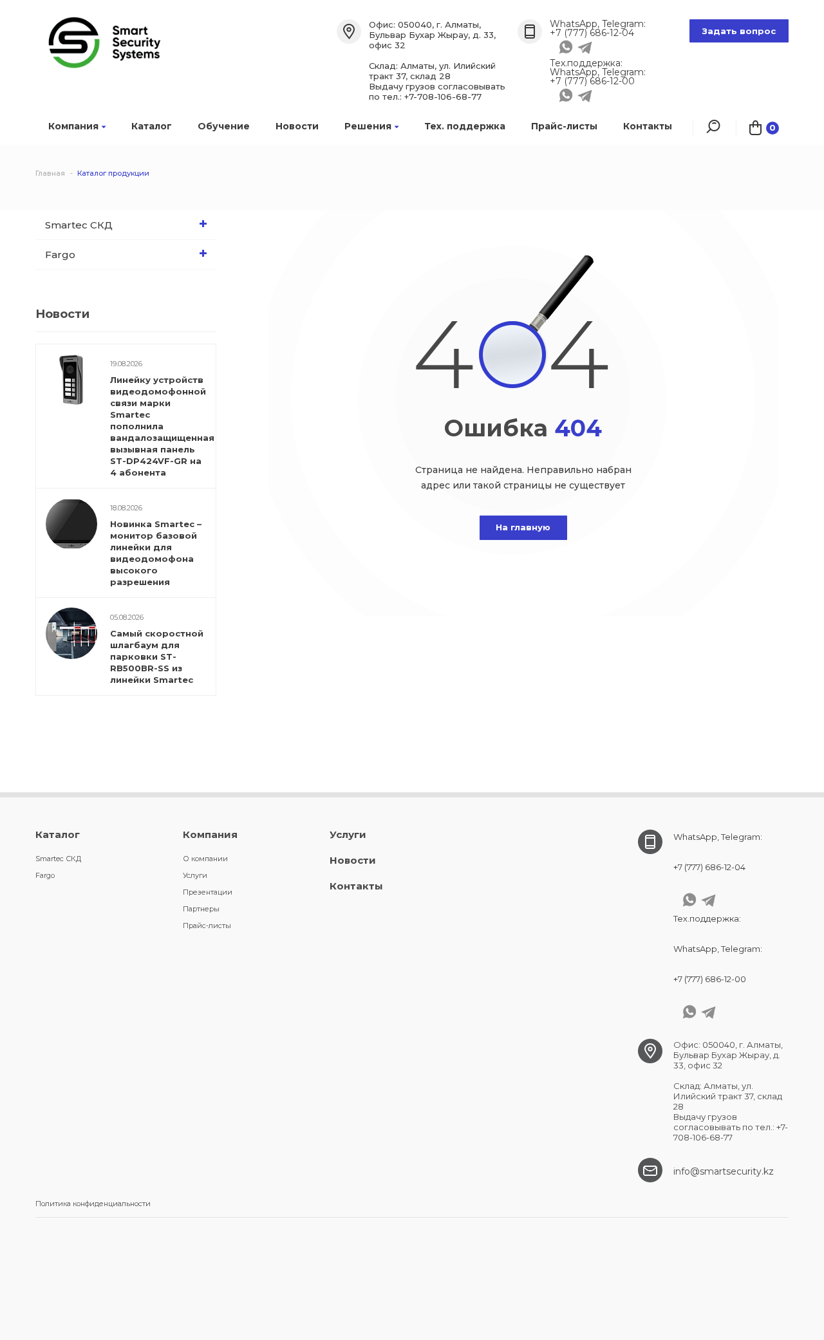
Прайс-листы (564, 126)
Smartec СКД (79, 225)
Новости (297, 126)
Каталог (151, 126)
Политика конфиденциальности (93, 1203)
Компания (73, 126)
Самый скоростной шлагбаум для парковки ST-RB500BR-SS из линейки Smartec (156, 656)
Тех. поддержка (464, 126)
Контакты (647, 126)
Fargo (60, 254)
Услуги (195, 875)
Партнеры (201, 908)
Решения (367, 126)
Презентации (207, 892)
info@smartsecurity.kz (723, 1171)
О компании (205, 858)
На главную (523, 527)
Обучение (224, 126)
